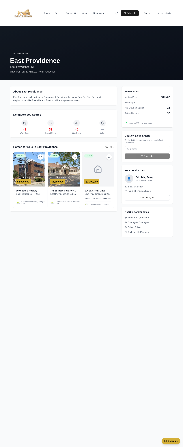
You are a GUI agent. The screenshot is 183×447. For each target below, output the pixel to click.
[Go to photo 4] (29, 177)
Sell (57, 13)
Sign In (147, 13)
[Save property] (40, 157)
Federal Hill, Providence (139, 217)
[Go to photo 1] (23, 177)
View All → (109, 147)
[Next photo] (42, 169)
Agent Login (166, 13)
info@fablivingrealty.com (139, 191)
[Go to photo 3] (27, 177)
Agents (85, 13)
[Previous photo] (16, 169)
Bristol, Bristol (134, 227)
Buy (46, 13)
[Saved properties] (116, 13)
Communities (72, 13)
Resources (98, 13)
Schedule (131, 13)
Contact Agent (147, 197)
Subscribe (149, 156)
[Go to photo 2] (25, 177)
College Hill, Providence (139, 232)
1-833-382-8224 (135, 187)
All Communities (20, 54)
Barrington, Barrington (138, 222)
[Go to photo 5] (31, 177)
